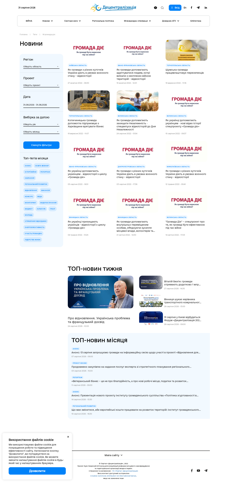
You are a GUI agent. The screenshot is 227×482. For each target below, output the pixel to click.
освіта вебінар (42, 166)
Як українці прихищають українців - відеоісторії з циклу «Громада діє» (86, 224)
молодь (28, 215)
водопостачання (48, 203)
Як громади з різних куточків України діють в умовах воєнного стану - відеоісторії (186, 174)
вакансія (45, 190)
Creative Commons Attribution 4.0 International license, (113, 476)
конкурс (29, 196)
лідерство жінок (32, 240)
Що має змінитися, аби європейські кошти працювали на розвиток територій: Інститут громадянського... (136, 409)
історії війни (30, 172)
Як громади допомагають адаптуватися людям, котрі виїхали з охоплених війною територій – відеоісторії (134, 74)
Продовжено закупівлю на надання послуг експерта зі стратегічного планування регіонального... (131, 367)
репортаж (45, 172)
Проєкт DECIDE (80, 363)
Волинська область (127, 116)
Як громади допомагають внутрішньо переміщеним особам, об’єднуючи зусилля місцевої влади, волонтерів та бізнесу (135, 226)
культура (41, 209)
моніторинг (30, 203)
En (185, 7)
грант (52, 209)
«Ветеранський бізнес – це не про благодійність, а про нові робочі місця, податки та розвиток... (129, 381)
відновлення (31, 190)
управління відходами (35, 221)
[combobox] (41, 66)
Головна (23, 34)
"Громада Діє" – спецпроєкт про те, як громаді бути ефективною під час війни (185, 224)
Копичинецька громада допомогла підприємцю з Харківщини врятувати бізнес (86, 123)
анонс (28, 166)
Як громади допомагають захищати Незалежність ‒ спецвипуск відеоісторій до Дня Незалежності (136, 125)
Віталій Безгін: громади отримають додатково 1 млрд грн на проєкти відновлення (182, 283)
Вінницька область (78, 217)
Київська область (77, 65)
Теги (35, 34)
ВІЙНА (29, 21)
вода (39, 196)
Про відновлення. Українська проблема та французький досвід (99, 320)
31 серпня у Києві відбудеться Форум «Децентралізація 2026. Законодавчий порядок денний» (182, 319)
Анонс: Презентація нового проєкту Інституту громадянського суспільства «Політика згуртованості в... (134, 395)
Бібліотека (195, 21)
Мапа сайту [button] (112, 455)
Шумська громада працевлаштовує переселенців (185, 71)
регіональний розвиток (36, 184)
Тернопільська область (178, 65)
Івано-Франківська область (131, 65)
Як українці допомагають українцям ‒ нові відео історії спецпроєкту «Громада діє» (183, 123)
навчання (29, 178)
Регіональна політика (103, 21)
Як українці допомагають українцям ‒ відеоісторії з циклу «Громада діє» (87, 174)
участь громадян (33, 233)
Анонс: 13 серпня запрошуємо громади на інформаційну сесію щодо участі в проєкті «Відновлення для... (135, 352)
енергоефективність (34, 227)
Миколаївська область (178, 166)
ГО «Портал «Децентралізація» (125, 471)
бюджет (29, 209)
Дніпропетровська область (131, 166)
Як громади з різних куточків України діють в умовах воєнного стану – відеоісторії (88, 72)
